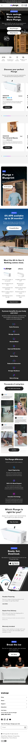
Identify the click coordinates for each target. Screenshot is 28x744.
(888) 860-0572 (5, 714)
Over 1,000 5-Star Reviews (14, 388)
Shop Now (7, 107)
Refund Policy (4, 736)
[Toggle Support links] (26, 703)
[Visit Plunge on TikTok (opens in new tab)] (7, 720)
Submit (25, 727)
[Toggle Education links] (26, 707)
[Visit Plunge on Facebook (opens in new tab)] (2, 720)
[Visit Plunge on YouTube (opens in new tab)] (10, 720)
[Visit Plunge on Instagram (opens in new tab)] (4, 720)
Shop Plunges (14, 28)
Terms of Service (13, 737)
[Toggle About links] (26, 700)
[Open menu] (4, 5)
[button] (1, 116)
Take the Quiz (14, 522)
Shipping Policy (5, 737)
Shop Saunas (14, 33)
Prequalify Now (14, 228)
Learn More (5, 603)
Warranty (10, 736)
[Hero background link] (14, 661)
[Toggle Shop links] (26, 697)
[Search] (24, 5)
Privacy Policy (16, 736)
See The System (7, 186)
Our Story (14, 654)
